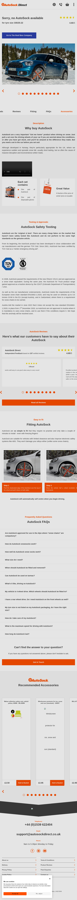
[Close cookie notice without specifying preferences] (50, 878)
